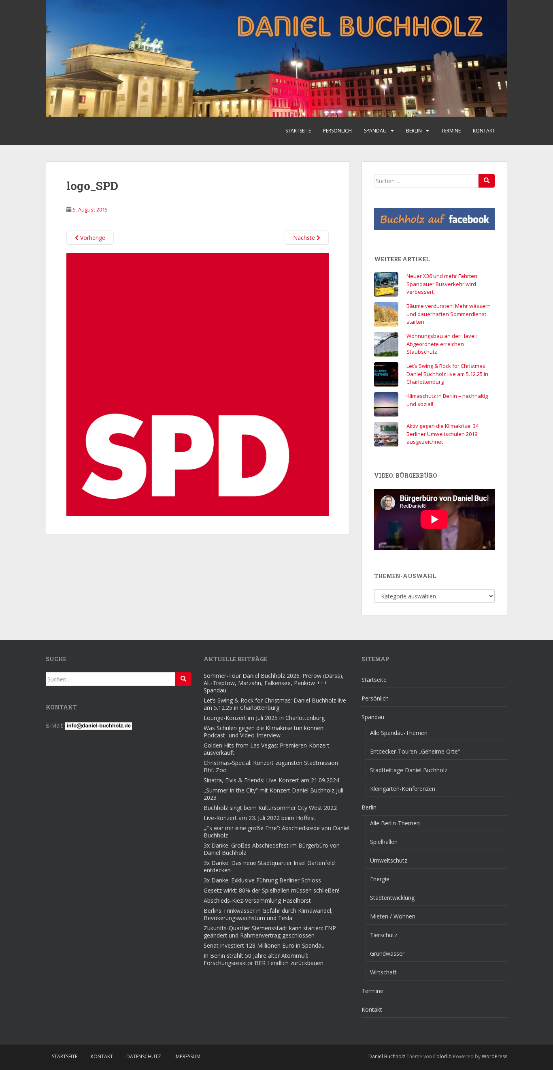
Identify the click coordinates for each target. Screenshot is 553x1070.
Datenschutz (143, 1056)
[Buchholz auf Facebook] (434, 219)
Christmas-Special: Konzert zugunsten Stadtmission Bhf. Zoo (271, 766)
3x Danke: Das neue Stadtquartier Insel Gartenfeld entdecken (269, 866)
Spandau (375, 130)
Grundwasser (387, 953)
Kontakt (484, 130)
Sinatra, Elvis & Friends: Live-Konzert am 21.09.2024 (271, 780)
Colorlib (442, 1056)
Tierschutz (383, 935)
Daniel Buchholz (386, 1056)
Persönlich (337, 130)
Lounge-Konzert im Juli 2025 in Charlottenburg (264, 718)
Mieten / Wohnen (392, 916)
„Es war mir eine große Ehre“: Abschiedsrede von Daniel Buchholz (276, 831)
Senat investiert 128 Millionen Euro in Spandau (264, 945)
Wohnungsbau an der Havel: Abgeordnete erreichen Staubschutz (441, 343)
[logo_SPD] (197, 384)
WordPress (494, 1056)
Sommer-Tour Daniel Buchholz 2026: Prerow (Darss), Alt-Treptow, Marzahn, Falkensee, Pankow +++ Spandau (274, 683)
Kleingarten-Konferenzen (402, 788)
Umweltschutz (388, 860)
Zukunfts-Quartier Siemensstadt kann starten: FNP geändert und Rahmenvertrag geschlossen (270, 931)
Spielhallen (384, 842)
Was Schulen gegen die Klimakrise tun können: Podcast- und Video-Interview (264, 731)
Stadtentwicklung (392, 897)
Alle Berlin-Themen (395, 823)
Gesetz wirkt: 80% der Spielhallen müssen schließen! (271, 890)
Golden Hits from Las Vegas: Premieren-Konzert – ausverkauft (269, 748)
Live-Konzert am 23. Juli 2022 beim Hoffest (259, 818)
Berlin (414, 130)
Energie (379, 879)
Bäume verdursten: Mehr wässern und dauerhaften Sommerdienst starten (448, 313)
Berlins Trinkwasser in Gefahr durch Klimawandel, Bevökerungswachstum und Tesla (268, 914)
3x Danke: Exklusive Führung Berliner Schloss (262, 880)
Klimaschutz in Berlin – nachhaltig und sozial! (447, 400)
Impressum (187, 1056)
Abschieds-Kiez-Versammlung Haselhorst (257, 900)
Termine (451, 130)
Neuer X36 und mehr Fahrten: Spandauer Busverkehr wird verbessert (442, 283)
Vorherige (92, 237)
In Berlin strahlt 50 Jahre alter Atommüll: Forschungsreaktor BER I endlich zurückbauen (263, 959)
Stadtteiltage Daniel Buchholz (408, 770)
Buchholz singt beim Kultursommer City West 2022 (270, 808)
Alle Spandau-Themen (399, 733)
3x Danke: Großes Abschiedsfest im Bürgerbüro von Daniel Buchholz (272, 848)
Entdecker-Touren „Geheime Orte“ (415, 751)
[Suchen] (487, 181)
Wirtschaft (383, 972)
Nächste (305, 237)
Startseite (298, 130)
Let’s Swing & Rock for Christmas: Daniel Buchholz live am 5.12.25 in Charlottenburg (447, 373)
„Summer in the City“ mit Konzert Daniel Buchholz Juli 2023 (273, 793)
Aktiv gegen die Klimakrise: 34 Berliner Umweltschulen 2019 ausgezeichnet (442, 433)
